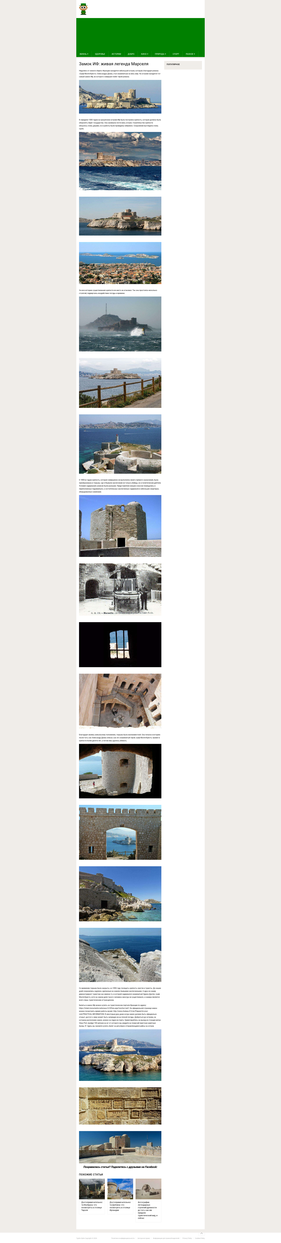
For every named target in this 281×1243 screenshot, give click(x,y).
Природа (159, 54)
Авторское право (144, 1238)
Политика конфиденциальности (122, 1238)
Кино (144, 54)
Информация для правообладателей (166, 1238)
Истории (116, 54)
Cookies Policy (200, 1238)
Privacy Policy (187, 1238)
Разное (189, 54)
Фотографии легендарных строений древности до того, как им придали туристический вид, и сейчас (147, 1210)
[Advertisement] (140, 34)
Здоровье (100, 54)
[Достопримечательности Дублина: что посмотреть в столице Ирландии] (120, 1189)
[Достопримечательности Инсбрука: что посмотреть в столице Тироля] (92, 1189)
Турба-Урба (80, 1238)
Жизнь (83, 54)
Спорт (176, 54)
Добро (131, 54)
